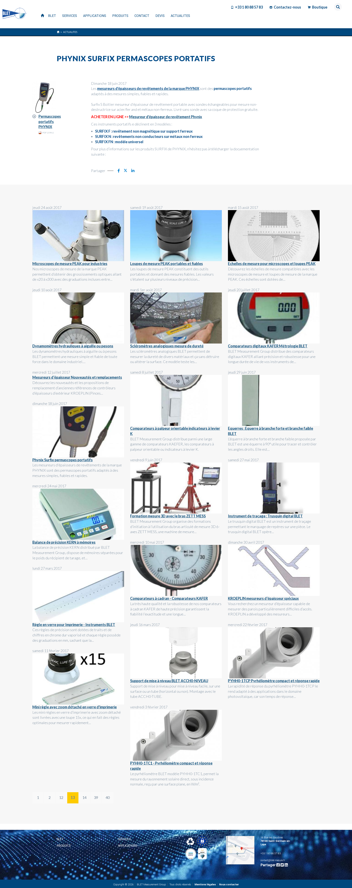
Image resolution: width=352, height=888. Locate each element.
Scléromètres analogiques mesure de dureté (167, 346)
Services (124, 839)
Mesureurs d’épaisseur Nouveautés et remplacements (77, 377)
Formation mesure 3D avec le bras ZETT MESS (168, 516)
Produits (64, 845)
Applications (127, 845)
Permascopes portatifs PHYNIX (49, 121)
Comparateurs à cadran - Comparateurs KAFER (169, 598)
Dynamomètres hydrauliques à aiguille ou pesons (72, 346)
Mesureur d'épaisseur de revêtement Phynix (165, 117)
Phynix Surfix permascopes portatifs (62, 460)
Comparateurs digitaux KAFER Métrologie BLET (267, 346)
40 (108, 797)
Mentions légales (205, 884)
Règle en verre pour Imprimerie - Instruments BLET (73, 624)
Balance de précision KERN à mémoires (64, 542)
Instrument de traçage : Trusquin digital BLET (265, 516)
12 (61, 797)
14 (84, 797)
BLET (60, 839)
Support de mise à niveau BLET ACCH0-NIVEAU (169, 681)
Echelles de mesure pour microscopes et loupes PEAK (272, 263)
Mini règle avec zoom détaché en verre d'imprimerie (74, 707)
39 (96, 797)
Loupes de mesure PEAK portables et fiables (166, 263)
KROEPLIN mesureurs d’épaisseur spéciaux (263, 598)
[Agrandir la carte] (240, 850)
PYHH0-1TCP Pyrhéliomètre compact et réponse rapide (274, 681)
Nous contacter (229, 884)
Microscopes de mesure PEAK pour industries (69, 263)
